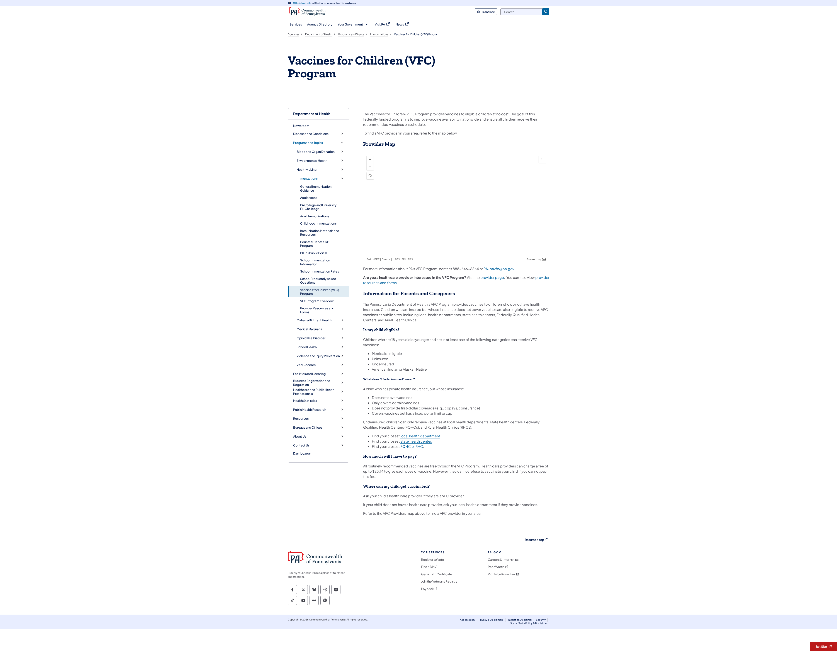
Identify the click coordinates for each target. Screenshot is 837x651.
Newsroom (301, 126)
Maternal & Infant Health (314, 320)
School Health (307, 347)
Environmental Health (312, 160)
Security (541, 619)
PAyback (427, 589)
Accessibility (467, 619)
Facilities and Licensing (309, 374)
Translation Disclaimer (519, 619)
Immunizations (307, 178)
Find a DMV (429, 567)
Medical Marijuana (309, 329)
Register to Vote (432, 559)
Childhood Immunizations (318, 223)
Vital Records (306, 365)
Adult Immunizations (314, 216)
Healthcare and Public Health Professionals (313, 391)
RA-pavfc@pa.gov (498, 268)
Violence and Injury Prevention (318, 356)
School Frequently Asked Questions (318, 281)
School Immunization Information (315, 262)
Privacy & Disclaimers (491, 619)
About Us (299, 436)
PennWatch (496, 567)
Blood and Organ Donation (316, 151)
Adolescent (308, 197)
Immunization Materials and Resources (319, 233)
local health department (420, 436)
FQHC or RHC (411, 446)
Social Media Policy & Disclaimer (529, 623)
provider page (492, 277)
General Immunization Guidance (316, 188)
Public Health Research (309, 409)
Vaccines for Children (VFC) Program (319, 292)
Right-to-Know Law (501, 574)
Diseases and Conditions (310, 134)
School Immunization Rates (319, 271)
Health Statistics (305, 400)
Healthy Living (306, 169)
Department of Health (311, 114)
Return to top (534, 540)
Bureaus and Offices (307, 427)
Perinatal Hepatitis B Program (314, 244)
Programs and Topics (308, 143)
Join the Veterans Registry (439, 581)
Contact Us (301, 445)
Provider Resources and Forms (317, 310)
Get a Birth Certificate (436, 574)
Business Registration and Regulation (311, 383)
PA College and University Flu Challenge (318, 207)
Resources (301, 418)
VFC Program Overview (317, 301)
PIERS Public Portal (313, 253)
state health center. (416, 441)
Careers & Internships (503, 559)
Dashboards (302, 453)
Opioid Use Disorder (311, 338)
